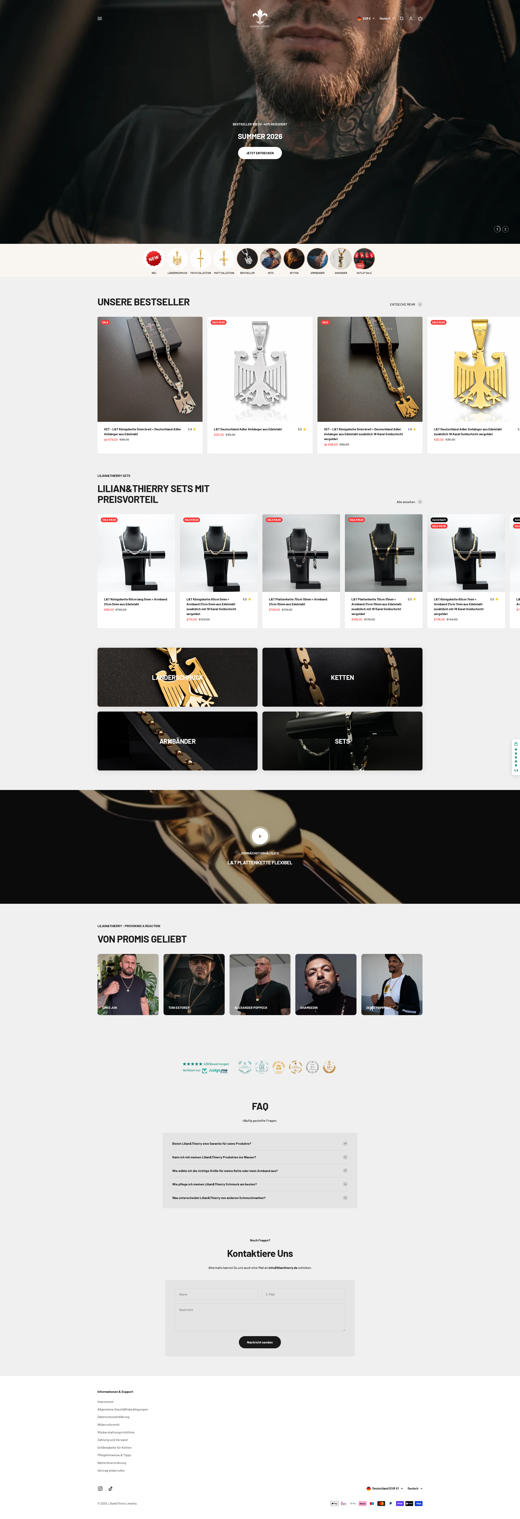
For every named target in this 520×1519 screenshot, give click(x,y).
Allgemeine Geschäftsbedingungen (123, 1409)
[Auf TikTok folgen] (110, 1488)
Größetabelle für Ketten (115, 1447)
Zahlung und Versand (113, 1440)
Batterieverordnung (112, 1463)
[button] (81, 1481)
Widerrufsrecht (109, 1424)
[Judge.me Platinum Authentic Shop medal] (244, 1067)
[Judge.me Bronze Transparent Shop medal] (295, 1067)
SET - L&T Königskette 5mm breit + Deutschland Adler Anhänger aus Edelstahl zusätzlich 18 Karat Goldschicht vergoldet (363, 434)
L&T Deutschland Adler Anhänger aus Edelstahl (248, 429)
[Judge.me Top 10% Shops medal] (329, 1067)
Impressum (106, 1401)
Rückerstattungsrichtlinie (116, 1432)
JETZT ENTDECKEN (260, 153)
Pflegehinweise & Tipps (114, 1455)
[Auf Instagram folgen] (100, 1488)
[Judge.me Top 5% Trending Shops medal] (312, 1067)
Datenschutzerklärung (113, 1417)
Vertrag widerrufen (111, 1470)
